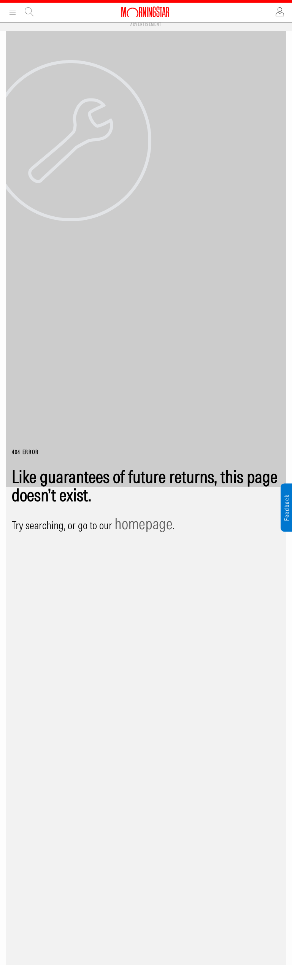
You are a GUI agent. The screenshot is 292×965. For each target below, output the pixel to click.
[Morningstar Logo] (145, 11)
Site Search (29, 11)
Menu (12, 11)
